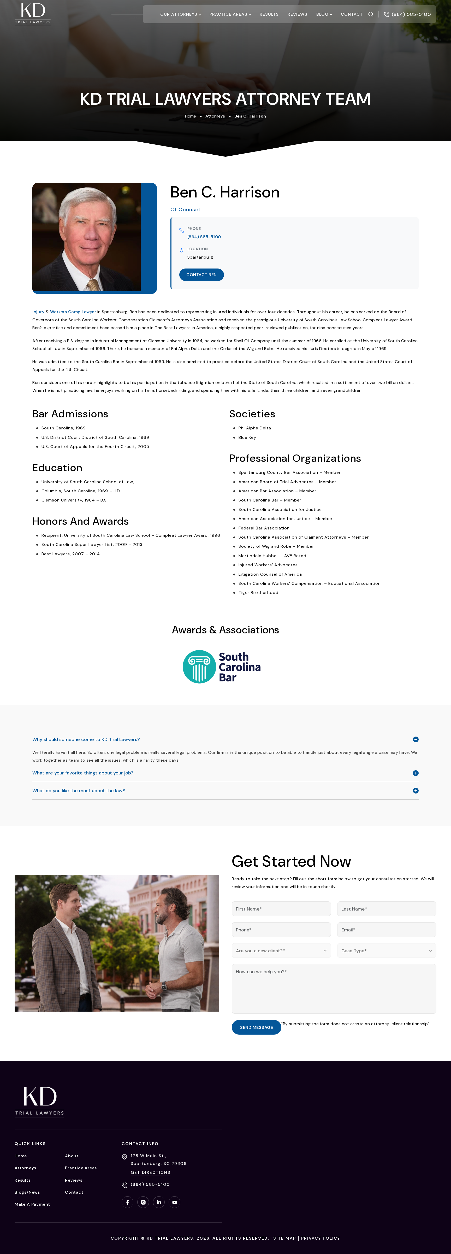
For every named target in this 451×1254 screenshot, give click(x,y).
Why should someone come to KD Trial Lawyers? (86, 739)
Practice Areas (228, 14)
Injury (38, 311)
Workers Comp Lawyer (73, 311)
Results (269, 14)
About (72, 1156)
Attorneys (215, 116)
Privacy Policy (320, 1238)
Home (190, 116)
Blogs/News (27, 1192)
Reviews (297, 14)
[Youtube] (174, 1202)
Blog (322, 14)
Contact (352, 14)
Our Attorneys (178, 14)
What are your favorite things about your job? (82, 773)
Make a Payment (32, 1204)
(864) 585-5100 (204, 237)
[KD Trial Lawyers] (33, 14)
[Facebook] (127, 1202)
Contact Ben (201, 274)
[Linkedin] (159, 1202)
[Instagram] (143, 1202)
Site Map (284, 1238)
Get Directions (150, 1172)
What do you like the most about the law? (78, 791)
